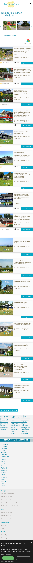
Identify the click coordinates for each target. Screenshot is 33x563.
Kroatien (4, 464)
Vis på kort (27, 44)
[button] (16, 555)
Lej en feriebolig (6, 515)
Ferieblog (4, 538)
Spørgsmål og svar (6, 496)
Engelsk (3, 525)
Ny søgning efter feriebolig (9, 410)
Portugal (4, 468)
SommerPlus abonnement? (9, 503)
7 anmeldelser (5, 125)
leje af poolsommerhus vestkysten (16, 422)
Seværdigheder (5, 534)
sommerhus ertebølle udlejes (25, 422)
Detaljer (10, 553)
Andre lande (5, 444)
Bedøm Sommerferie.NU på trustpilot (11, 506)
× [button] (31, 542)
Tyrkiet (3, 479)
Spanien (3, 472)
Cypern (3, 450)
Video (18, 62)
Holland (3, 460)
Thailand (4, 477)
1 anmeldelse (5, 146)
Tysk (2, 528)
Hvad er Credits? (6, 500)
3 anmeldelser (5, 104)
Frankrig (3, 452)
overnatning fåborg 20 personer (14, 431)
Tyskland (4, 481)
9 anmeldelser (5, 166)
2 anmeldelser (5, 83)
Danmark (4, 448)
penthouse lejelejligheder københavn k (25, 428)
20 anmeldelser (6, 229)
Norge (3, 466)
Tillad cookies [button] (8, 558)
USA (2, 483)
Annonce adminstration (7, 493)
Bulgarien (4, 446)
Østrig (3, 485)
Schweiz (4, 470)
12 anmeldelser (5, 62)
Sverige (3, 474)
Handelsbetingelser (6, 519)
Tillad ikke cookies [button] (23, 558)
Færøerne (4, 455)
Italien (3, 462)
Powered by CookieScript (7, 561)
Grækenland (5, 457)
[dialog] (16, 551)
